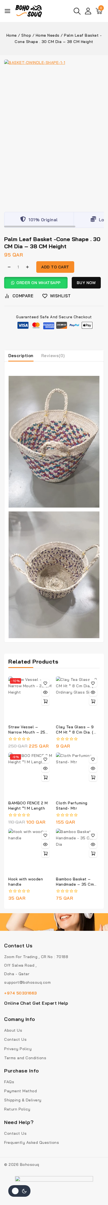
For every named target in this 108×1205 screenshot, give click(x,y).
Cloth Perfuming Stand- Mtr (72, 805)
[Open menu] (7, 11)
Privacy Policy (18, 1048)
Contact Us (15, 1039)
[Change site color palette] (19, 1191)
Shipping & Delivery (23, 1100)
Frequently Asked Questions (31, 1142)
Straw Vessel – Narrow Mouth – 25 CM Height (26, 732)
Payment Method (20, 1090)
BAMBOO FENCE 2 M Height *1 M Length (28, 805)
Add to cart (55, 267)
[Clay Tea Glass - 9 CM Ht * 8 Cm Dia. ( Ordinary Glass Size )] (78, 698)
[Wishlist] (45, 683)
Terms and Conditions (25, 1057)
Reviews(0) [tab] (53, 355)
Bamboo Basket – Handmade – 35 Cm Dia (75, 884)
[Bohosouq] (29, 11)
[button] (38, 283)
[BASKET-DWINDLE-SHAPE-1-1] (54, 132)
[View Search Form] (77, 11)
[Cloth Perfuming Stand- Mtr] (78, 774)
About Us (13, 1030)
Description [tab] (21, 355)
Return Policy (17, 1109)
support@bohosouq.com (27, 982)
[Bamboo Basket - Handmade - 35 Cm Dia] (78, 850)
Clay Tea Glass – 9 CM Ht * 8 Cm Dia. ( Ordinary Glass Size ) (76, 732)
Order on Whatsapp (38, 282)
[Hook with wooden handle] (30, 850)
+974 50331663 (20, 993)
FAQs (9, 1081)
